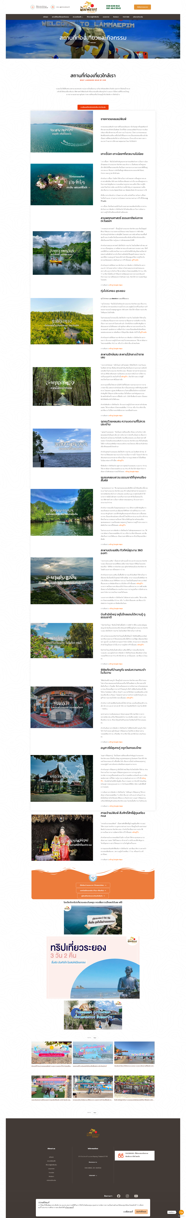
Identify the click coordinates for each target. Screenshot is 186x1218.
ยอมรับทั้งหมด (141, 1212)
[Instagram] (127, 1196)
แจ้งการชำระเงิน (138, 17)
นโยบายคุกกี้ (69, 1207)
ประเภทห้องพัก (77, 17)
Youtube (126, 17)
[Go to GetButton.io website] (181, 1216)
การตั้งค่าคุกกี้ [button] (128, 1212)
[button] (142, 7)
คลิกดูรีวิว (124, 377)
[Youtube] (136, 1196)
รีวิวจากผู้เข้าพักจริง (93, 17)
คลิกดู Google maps (115, 285)
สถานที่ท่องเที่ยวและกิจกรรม (60, 17)
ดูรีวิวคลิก (135, 260)
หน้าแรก (45, 17)
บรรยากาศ (106, 17)
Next (95, 1112)
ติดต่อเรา (116, 17)
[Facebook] (118, 1196)
